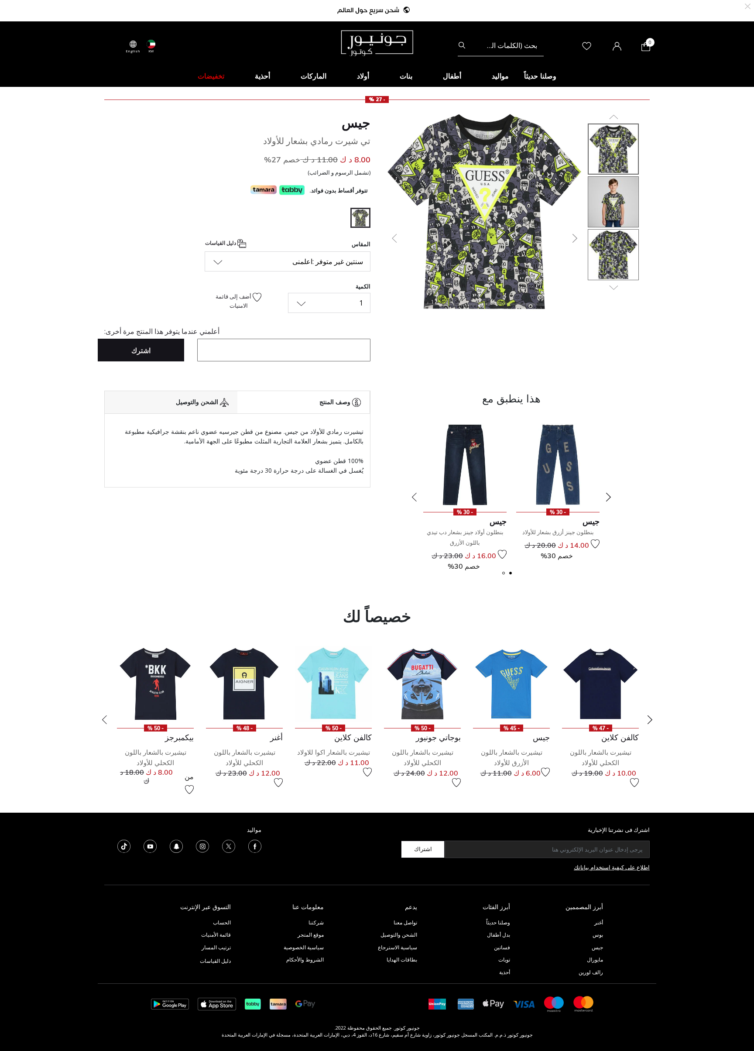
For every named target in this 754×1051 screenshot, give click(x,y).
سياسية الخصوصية (304, 947)
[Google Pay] (305, 1003)
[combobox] (501, 45)
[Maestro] (554, 1003)
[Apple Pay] (493, 1003)
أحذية (504, 972)
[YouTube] (150, 845)
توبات (504, 959)
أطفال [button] (452, 76)
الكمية (363, 286)
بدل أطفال (498, 934)
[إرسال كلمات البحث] (462, 45)
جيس (356, 122)
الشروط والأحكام (305, 959)
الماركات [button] (313, 76)
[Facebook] (254, 845)
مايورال (595, 959)
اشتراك (423, 849)
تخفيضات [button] (211, 76)
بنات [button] (406, 76)
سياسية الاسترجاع (397, 947)
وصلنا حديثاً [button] (540, 76)
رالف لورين (591, 972)
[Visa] (524, 1003)
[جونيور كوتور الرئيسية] (377, 42)
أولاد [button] (363, 76)
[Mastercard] (583, 1003)
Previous (414, 497)
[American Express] (466, 1003)
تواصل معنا (404, 922)
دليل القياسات (221, 243)
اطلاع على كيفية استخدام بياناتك (612, 867)
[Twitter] (228, 845)
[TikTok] (123, 845)
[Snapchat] (176, 845)
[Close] (748, 5)
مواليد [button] (500, 76)
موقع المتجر (311, 934)
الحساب (222, 922)
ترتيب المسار (216, 947)
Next (608, 497)
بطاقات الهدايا (402, 959)
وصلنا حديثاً (498, 922)
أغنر (598, 922)
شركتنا (316, 922)
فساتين (502, 947)
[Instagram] (202, 845)
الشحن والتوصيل (398, 934)
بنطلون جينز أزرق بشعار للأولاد (558, 532)
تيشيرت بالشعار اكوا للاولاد (333, 752)
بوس (598, 934)
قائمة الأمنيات (216, 934)
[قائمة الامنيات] (595, 543)
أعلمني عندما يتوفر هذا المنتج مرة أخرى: (161, 331)
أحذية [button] (262, 76)
